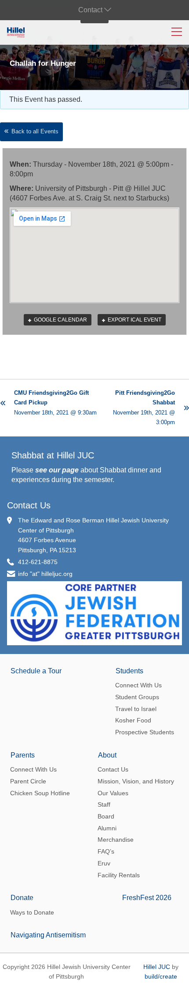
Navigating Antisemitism (48, 935)
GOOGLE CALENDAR (60, 320)
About (107, 755)
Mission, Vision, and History (136, 781)
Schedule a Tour (36, 671)
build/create (161, 976)
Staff (104, 804)
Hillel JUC (156, 966)
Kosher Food (133, 720)
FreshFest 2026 (146, 897)
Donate (22, 897)
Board (106, 816)
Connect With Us (138, 685)
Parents (23, 755)
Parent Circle (28, 781)
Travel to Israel (135, 708)
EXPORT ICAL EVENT (133, 320)
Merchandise (116, 839)
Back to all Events (34, 131)
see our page (57, 470)
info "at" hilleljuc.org (45, 573)
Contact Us (29, 505)
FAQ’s (106, 851)
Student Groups (137, 697)
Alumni (107, 828)
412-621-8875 (38, 561)
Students (129, 671)
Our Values (113, 793)
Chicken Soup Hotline (40, 793)
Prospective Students (144, 732)
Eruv (104, 863)
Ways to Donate (32, 912)
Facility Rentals (119, 875)
